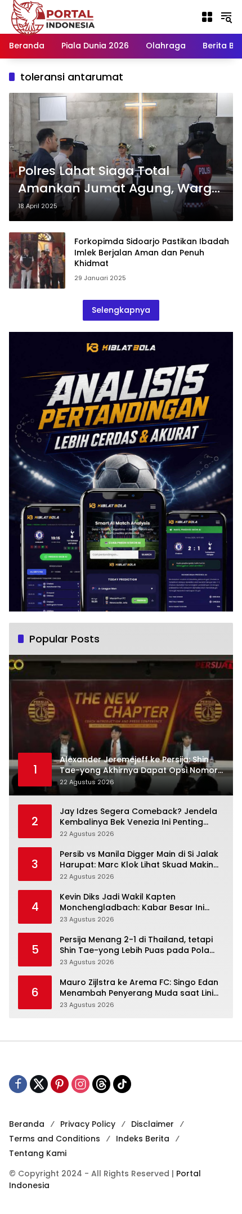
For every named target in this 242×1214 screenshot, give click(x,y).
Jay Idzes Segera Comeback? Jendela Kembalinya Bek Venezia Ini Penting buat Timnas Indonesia (138, 817)
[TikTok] (122, 1084)
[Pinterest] (60, 1084)
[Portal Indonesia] (53, 16)
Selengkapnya (121, 310)
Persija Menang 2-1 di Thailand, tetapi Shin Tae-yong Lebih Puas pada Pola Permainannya (136, 945)
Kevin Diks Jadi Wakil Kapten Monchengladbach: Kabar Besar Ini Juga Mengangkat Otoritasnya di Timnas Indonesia (132, 903)
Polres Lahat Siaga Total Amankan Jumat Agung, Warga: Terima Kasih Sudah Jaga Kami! (120, 180)
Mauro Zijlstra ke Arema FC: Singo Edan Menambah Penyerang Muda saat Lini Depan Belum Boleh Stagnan (139, 988)
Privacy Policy (87, 1124)
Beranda (26, 1124)
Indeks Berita (142, 1138)
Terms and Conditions (54, 1138)
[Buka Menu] (207, 17)
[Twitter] (39, 1084)
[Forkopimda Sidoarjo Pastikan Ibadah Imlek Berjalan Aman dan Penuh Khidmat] (37, 260)
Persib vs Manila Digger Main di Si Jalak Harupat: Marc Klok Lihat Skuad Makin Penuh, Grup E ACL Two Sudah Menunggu (139, 860)
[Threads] (101, 1084)
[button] (226, 17)
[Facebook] (18, 1084)
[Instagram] (80, 1084)
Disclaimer (152, 1124)
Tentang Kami (37, 1153)
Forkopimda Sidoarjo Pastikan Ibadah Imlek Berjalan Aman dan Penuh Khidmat (151, 252)
